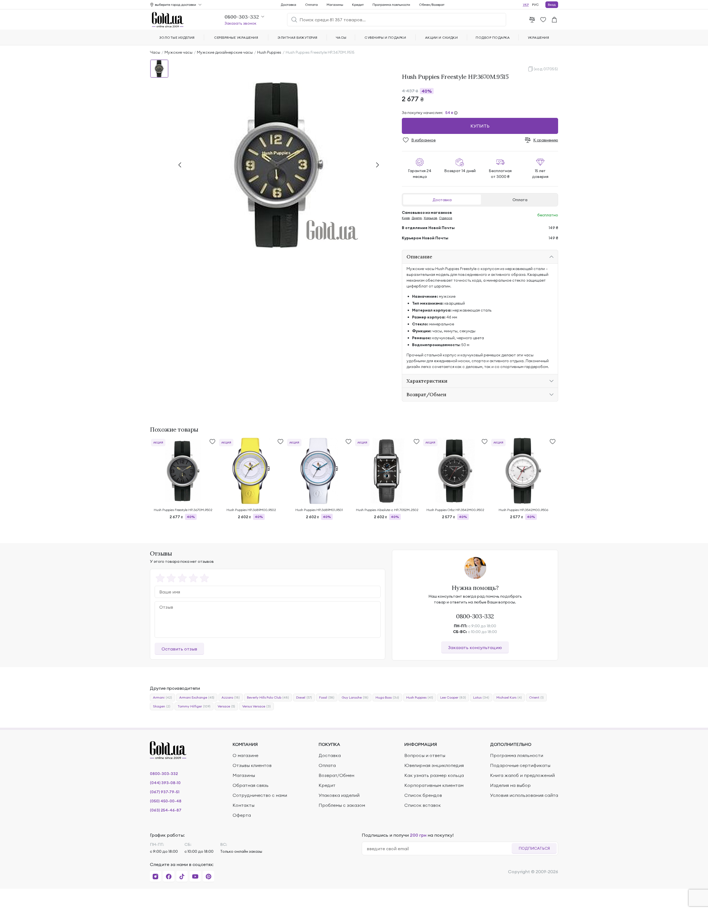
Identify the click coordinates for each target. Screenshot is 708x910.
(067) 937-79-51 (164, 791)
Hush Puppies (269, 52)
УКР (526, 4)
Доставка (442, 199)
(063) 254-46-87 (165, 810)
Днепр (417, 218)
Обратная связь (251, 785)
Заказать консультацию (475, 647)
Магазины (335, 4)
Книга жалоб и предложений (522, 775)
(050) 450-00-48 (165, 800)
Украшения (538, 37)
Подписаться (534, 848)
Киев (406, 218)
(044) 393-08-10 (165, 782)
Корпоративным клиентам (434, 785)
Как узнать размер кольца (434, 775)
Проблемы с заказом (342, 805)
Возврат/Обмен (336, 775)
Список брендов (423, 795)
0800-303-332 (475, 616)
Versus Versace (256, 706)
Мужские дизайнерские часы (225, 52)
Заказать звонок (240, 23)
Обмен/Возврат (431, 4)
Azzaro (231, 697)
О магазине (245, 755)
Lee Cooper (453, 697)
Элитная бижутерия (297, 37)
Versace (226, 706)
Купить (480, 126)
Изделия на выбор (510, 785)
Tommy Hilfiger (194, 706)
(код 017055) (546, 68)
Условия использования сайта (524, 795)
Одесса (445, 218)
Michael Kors (509, 697)
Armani (162, 697)
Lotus (481, 697)
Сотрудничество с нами (260, 795)
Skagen (161, 706)
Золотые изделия (177, 37)
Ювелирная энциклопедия (434, 765)
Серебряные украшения (236, 37)
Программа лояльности (391, 4)
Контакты (243, 805)
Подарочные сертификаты (520, 765)
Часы (155, 52)
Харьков (430, 218)
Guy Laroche (355, 697)
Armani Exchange (196, 697)
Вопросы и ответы (424, 755)
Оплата (519, 199)
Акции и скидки (441, 37)
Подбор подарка (493, 37)
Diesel (304, 697)
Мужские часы (178, 52)
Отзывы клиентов (252, 765)
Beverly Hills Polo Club (268, 697)
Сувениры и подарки (385, 37)
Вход (552, 4)
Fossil (326, 697)
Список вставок (422, 805)
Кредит (358, 4)
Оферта (242, 815)
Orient (536, 697)
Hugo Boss (387, 697)
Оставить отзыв (179, 649)
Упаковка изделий (339, 795)
